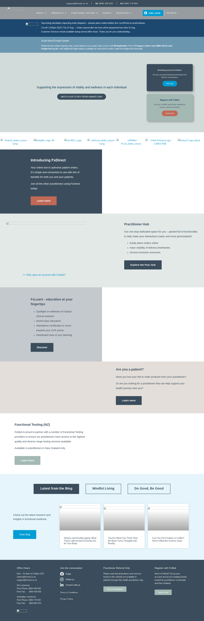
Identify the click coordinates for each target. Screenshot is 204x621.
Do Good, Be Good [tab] (149, 488)
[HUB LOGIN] (145, 13)
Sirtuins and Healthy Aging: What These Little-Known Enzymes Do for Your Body (80, 540)
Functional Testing (83, 13)
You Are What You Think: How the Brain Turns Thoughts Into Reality (123, 540)
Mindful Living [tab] (103, 488)
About (40, 13)
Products (57, 13)
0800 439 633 (104, 3)
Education (122, 13)
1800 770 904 (129, 3)
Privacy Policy (66, 599)
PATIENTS (172, 13)
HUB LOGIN (154, 13)
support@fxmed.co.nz (77, 3)
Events (107, 13)
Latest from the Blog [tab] (56, 488)
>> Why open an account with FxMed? (44, 274)
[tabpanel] (102, 526)
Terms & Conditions (69, 592)
